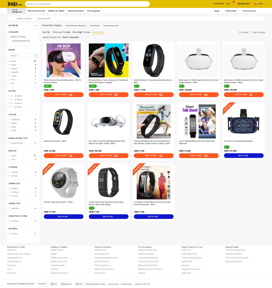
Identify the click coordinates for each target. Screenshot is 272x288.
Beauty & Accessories (191, 269)
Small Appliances (14, 261)
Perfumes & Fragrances (236, 250)
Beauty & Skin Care (234, 261)
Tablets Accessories (59, 257)
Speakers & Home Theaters (19, 253)
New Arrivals (98, 32)
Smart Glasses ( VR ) (111, 25)
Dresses (185, 265)
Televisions (12, 250)
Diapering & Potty (189, 253)
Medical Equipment (234, 253)
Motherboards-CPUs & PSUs (150, 269)
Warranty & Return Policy (95, 284)
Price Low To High (61, 32)
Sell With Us (219, 3)
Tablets (54, 253)
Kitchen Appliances (102, 265)
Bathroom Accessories (104, 269)
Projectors (11, 273)
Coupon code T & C (142, 284)
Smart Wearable (43, 18)
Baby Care (186, 250)
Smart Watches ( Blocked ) (76, 25)
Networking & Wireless (148, 265)
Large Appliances (14, 257)
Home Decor (99, 273)
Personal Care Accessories (237, 257)
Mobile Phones (57, 250)
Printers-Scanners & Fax (148, 261)
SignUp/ (241, 3)
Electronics (11, 265)
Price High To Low (81, 32)
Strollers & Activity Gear (192, 257)
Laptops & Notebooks (147, 250)
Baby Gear (186, 273)
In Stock (244, 32)
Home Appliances (102, 253)
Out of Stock (259, 32)
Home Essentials (101, 261)
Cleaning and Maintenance (106, 257)
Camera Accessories (59, 273)
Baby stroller (187, 261)
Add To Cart (61, 94)
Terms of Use (113, 284)
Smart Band (94, 25)
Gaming (141, 273)
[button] (23, 49)
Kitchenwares (100, 250)
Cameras (55, 269)
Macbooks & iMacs (146, 253)
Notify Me (243, 155)
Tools (9, 269)
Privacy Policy (126, 284)
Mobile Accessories (59, 261)
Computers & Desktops (148, 257)
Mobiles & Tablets (24, 18)
